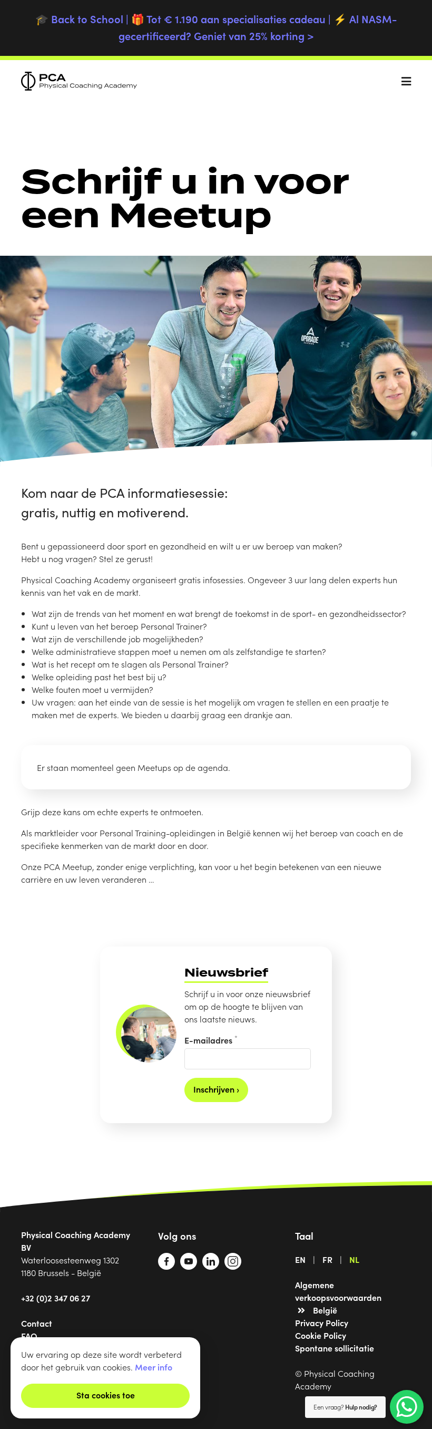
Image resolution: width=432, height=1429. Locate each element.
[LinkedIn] (210, 1266)
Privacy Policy (321, 1322)
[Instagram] (232, 1266)
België (325, 1310)
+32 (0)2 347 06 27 (55, 1298)
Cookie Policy (320, 1335)
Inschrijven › (216, 1089)
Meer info (153, 1367)
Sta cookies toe (105, 1395)
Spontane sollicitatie (334, 1348)
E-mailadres (211, 1040)
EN (300, 1259)
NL (354, 1259)
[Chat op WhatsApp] (407, 1407)
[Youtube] (188, 1266)
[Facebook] (166, 1266)
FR (327, 1259)
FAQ (29, 1335)
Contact (36, 1323)
